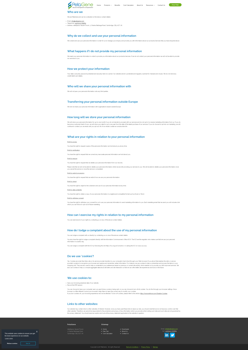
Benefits (117, 5)
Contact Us (161, 5)
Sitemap (155, 347)
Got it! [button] (28, 343)
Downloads (125, 329)
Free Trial (175, 5)
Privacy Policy (145, 347)
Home (99, 5)
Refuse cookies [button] (12, 343)
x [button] (36, 331)
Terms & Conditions (132, 347)
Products (107, 5)
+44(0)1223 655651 (80, 23)
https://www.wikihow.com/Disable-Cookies (153, 293)
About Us (140, 5)
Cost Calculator (128, 5)
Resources (149, 5)
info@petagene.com (77, 21)
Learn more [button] (9, 338)
